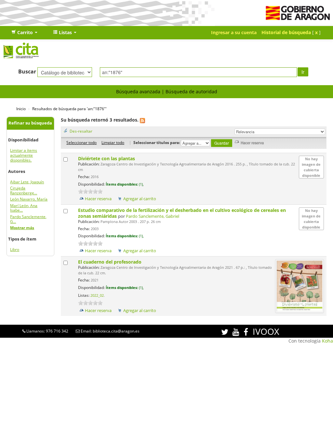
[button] (24, 32)
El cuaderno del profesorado (110, 262)
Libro (14, 249)
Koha (327, 341)
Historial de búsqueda (286, 32)
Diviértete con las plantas (107, 158)
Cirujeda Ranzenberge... (23, 190)
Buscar (27, 71)
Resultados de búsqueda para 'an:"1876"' (69, 108)
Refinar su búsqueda (30, 123)
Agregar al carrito (139, 199)
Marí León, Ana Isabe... (23, 208)
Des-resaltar (81, 131)
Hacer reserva (98, 199)
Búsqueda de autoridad (191, 91)
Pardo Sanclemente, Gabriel (152, 216)
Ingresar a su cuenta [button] (234, 32)
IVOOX (266, 331)
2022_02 (97, 295)
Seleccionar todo (81, 142)
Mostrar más (22, 227)
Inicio (21, 108)
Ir (302, 72)
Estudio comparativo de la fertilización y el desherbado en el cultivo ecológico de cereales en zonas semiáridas (182, 213)
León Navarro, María (28, 199)
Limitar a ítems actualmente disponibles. (23, 155)
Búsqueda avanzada (138, 91)
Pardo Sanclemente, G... (28, 219)
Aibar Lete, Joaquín (27, 182)
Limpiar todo (112, 142)
